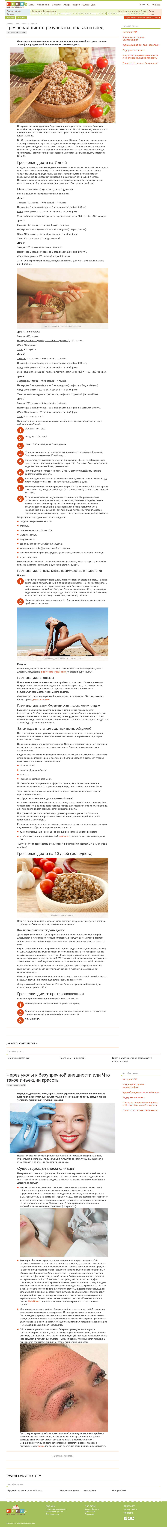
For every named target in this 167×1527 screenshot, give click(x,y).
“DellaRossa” (34, 1301)
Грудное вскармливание (56, 1508)
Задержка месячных (134, 50)
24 (99, 13)
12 (64, 13)
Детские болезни (92, 1508)
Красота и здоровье (29, 23)
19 (85, 13)
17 (79, 13)
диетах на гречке (40, 699)
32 (122, 13)
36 (134, 13)
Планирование (14, 11)
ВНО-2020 (21, 18)
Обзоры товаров (71, 4)
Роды (151, 11)
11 (62, 13)
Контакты (129, 1512)
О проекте (129, 1505)
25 (102, 13)
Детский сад (90, 1511)
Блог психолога (52, 1514)
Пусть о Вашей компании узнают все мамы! (142, 18)
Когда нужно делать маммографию (133, 38)
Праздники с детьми (54, 1511)
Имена (151, 14)
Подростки (89, 1514)
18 (82, 13)
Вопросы (56, 4)
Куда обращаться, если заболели (141, 44)
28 (111, 13)
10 (59, 13)
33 (125, 13)
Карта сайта (130, 1509)
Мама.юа (10, 23)
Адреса (85, 4)
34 (128, 13)
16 (76, 13)
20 (88, 13)
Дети (93, 4)
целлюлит (64, 836)
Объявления (43, 4)
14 (70, 13)
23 (96, 13)
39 (143, 13)
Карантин (10, 18)
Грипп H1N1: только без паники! (140, 63)
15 (73, 13)
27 (108, 13)
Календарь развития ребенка (132, 11)
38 (140, 13)
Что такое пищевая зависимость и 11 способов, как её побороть (140, 56)
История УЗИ (130, 31)
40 (146, 13)
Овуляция (10, 14)
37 (137, 13)
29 (114, 13)
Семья (31, 4)
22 (93, 13)
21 (91, 13)
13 (67, 13)
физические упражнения (53, 671)
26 (105, 13)
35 (131, 13)
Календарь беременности (44, 11)
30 (117, 13)
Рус (141, 4)
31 (119, 13)
